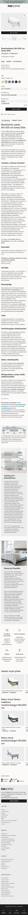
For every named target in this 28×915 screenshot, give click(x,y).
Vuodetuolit (4, 815)
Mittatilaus (4, 868)
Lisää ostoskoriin (16, 109)
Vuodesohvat (5, 811)
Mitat (3, 61)
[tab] (3, 61)
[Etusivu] (7, 789)
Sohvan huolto (5, 866)
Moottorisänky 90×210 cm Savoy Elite (12, 691)
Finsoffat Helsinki (5, 842)
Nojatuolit (3, 817)
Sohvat (3, 809)
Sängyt (3, 813)
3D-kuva (15, 33)
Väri (2, 76)
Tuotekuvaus (17, 61)
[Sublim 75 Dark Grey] (19, 82)
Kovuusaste (5, 99)
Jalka (3, 86)
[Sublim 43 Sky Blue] (12, 82)
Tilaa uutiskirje (14, 801)
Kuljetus (3, 865)
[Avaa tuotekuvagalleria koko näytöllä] (24, 15)
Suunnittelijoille (5, 848)
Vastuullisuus (4, 837)
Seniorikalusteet (5, 822)
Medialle (3, 850)
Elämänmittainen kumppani (8, 835)
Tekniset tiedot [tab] (17, 120)
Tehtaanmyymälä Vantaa (8, 841)
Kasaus (3, 863)
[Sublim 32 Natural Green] (9, 82)
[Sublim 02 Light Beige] (2, 82)
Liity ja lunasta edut (14, 907)
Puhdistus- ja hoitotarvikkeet (9, 820)
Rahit (2, 818)
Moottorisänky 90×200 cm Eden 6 (11, 763)
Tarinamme (4, 833)
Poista (25, 105)
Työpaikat (4, 846)
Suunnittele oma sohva (7, 859)
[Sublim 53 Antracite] (16, 82)
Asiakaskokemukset (6, 844)
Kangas (8, 61)
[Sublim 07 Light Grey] (6, 82)
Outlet (3, 824)
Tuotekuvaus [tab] (5, 120)
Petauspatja (5, 92)
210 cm (12, 190)
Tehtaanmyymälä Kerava (8, 839)
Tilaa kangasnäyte (6, 861)
